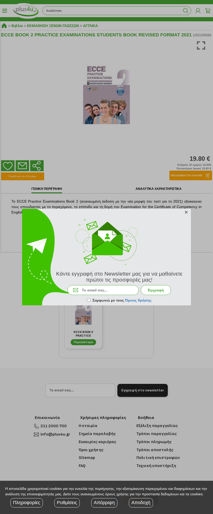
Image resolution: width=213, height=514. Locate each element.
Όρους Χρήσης (138, 300)
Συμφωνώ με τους (121, 300)
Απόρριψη (104, 502)
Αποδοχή (140, 502)
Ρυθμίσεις (67, 502)
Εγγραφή (156, 290)
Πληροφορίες (26, 502)
